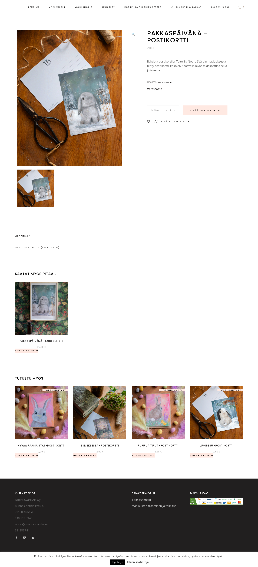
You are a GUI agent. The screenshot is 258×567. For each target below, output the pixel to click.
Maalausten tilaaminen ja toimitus (154, 506)
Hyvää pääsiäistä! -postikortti (41, 445)
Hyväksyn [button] (118, 562)
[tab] (26, 236)
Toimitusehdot (141, 500)
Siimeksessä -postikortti (100, 445)
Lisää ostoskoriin (205, 110)
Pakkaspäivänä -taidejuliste (41, 341)
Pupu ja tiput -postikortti (158, 445)
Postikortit (165, 82)
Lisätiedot (22, 236)
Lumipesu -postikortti (216, 445)
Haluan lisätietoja (137, 562)
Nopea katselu (26, 350)
